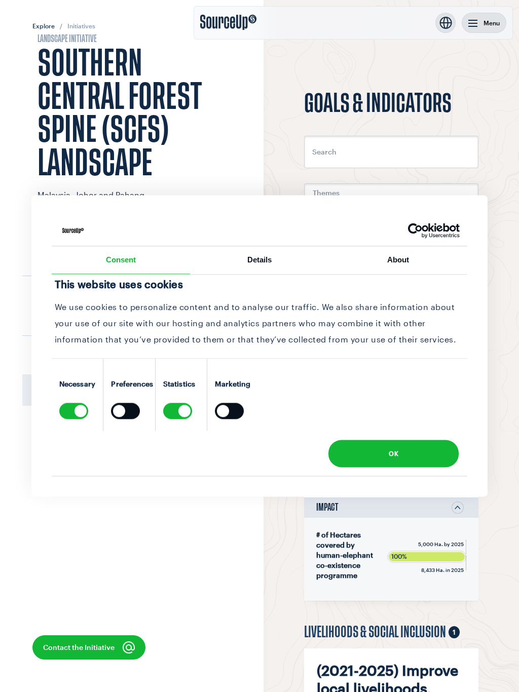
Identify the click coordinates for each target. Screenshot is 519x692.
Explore (43, 26)
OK (393, 453)
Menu (492, 22)
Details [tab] (259, 259)
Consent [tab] (121, 259)
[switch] (125, 411)
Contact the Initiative (79, 647)
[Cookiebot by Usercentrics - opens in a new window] (415, 230)
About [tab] (398, 259)
